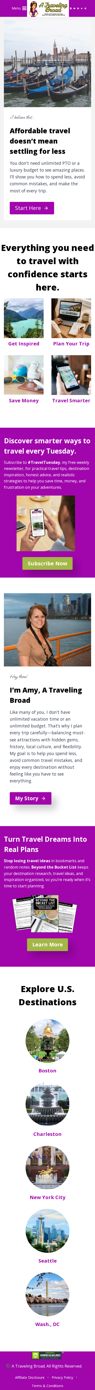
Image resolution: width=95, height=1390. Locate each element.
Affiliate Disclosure (30, 1377)
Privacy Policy (62, 1377)
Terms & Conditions (47, 1385)
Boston (47, 1070)
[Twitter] (82, 8)
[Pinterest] (85, 8)
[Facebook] (78, 8)
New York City (47, 1197)
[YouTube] (74, 8)
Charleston (47, 1134)
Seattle (47, 1260)
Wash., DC (47, 1324)
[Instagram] (70, 8)
